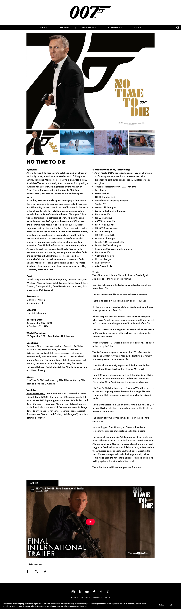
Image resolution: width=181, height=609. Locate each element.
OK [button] (171, 605)
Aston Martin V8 (77, 397)
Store (137, 28)
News (43, 28)
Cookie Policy (97, 598)
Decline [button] (161, 605)
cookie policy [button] (81, 606)
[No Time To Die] (43, 142)
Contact (107, 598)
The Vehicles (89, 28)
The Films (64, 28)
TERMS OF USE (74, 598)
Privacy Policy (86, 598)
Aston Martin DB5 (35, 394)
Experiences (115, 28)
